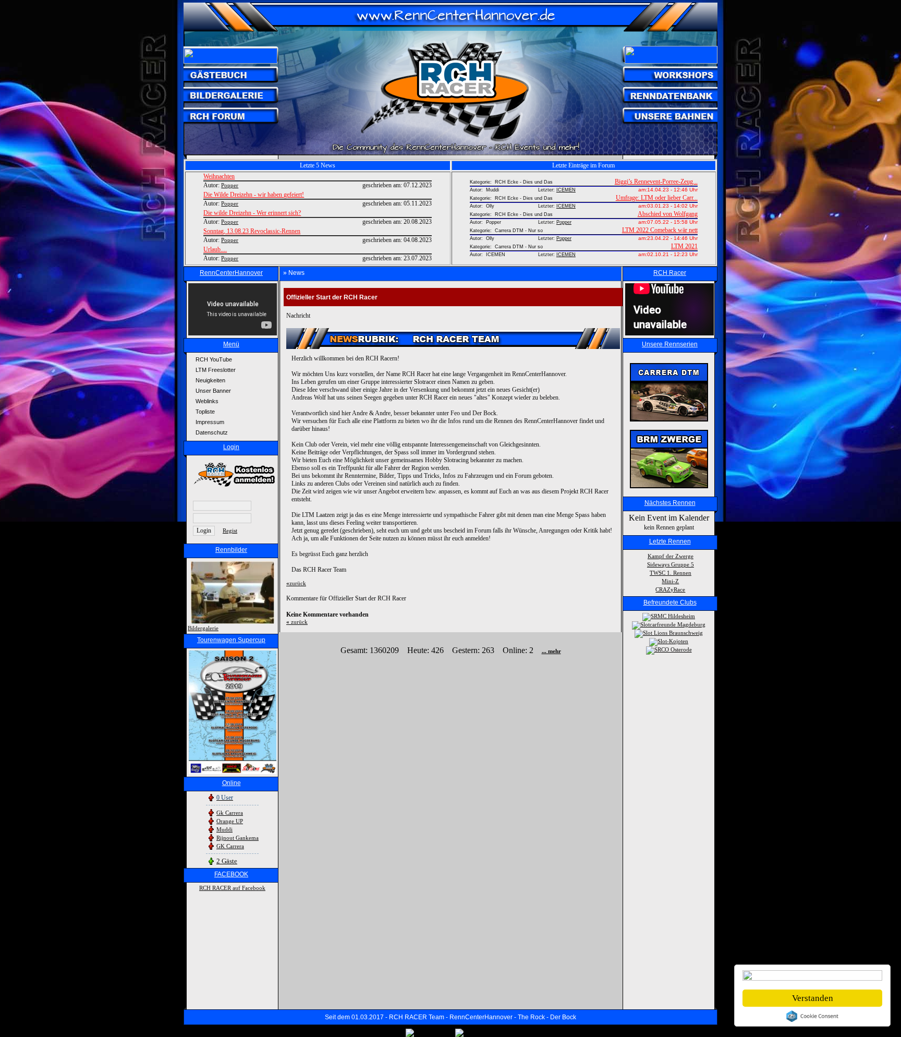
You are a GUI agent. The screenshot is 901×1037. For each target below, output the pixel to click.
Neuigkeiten (210, 380)
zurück (296, 583)
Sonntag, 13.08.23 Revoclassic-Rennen (251, 231)
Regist (230, 530)
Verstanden (812, 998)
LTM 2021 (684, 246)
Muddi (224, 829)
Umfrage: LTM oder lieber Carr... (657, 197)
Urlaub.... (215, 249)
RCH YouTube (214, 359)
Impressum (210, 422)
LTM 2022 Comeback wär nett (660, 230)
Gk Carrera (229, 813)
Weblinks (207, 401)
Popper (563, 222)
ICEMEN (566, 189)
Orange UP (229, 821)
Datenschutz (212, 432)
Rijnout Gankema (237, 838)
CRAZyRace (670, 589)
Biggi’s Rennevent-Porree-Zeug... (656, 181)
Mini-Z (670, 581)
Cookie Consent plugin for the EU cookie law (812, 1016)
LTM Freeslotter (216, 370)
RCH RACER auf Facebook (232, 888)
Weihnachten (219, 176)
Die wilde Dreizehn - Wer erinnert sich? (252, 212)
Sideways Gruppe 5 (670, 564)
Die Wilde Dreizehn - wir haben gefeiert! (253, 194)
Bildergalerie (203, 628)
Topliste (205, 411)
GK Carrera (230, 846)
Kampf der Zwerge (670, 556)
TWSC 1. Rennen (670, 573)
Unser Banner (213, 391)
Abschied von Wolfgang (668, 214)
